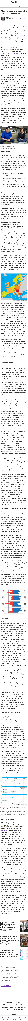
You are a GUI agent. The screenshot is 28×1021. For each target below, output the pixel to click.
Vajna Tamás (9, 17)
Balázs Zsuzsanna (4, 958)
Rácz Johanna (3, 929)
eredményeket (15, 53)
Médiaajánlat (5, 1007)
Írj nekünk (20, 1009)
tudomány (8, 20)
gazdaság (7, 943)
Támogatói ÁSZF (22, 1007)
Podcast (14, 1019)
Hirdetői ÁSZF (13, 1007)
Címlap (8, 1019)
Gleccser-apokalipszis (16, 6)
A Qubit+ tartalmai (6, 6)
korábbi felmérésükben (17, 823)
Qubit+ (19, 1019)
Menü (2, 1019)
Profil (25, 1019)
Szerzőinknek (13, 1009)
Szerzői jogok (17, 1002)
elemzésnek (4, 830)
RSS (8, 1009)
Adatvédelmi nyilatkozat (9, 1005)
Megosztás (22, 18)
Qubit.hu (2, 943)
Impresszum (9, 1002)
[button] (4, 964)
